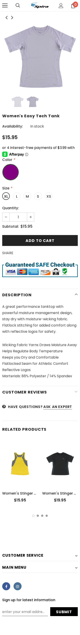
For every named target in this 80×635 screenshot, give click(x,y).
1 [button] (33, 516)
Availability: (12, 126)
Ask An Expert (57, 406)
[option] (40, 56)
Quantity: (10, 208)
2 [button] (38, 516)
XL (6, 196)
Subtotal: (10, 226)
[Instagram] (18, 586)
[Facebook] (6, 586)
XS (48, 196)
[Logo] (40, 5)
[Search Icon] (18, 5)
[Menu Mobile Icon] (5, 5)
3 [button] (42, 516)
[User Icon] (61, 5)
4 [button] (47, 516)
